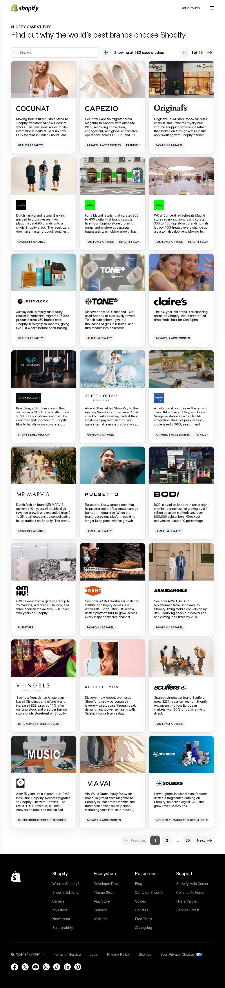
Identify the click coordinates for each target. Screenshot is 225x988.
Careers (58, 901)
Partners (100, 910)
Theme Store (104, 892)
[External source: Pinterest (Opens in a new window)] (77, 966)
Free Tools (143, 919)
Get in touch (190, 8)
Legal (94, 954)
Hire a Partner (187, 901)
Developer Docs (107, 883)
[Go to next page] (209, 52)
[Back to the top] (16, 876)
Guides (140, 901)
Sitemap (145, 954)
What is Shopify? (65, 883)
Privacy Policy (118, 954)
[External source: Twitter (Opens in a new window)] (25, 966)
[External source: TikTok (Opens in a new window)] (56, 966)
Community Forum (190, 892)
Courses (141, 910)
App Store (102, 901)
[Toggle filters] (106, 52)
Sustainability (62, 927)
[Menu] (212, 8)
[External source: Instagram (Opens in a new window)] (46, 966)
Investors (59, 910)
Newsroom (61, 919)
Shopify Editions (65, 892)
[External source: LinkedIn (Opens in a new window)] (67, 966)
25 (187, 840)
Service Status (188, 910)
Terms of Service (67, 954)
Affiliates (100, 919)
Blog (138, 883)
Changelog (143, 927)
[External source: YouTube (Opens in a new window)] (35, 966)
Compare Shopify (149, 892)
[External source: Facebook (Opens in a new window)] (14, 966)
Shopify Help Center (192, 883)
